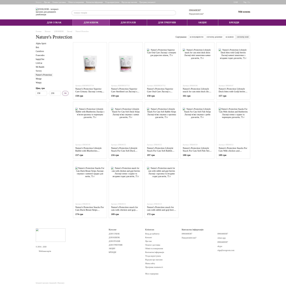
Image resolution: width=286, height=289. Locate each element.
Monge (39, 79)
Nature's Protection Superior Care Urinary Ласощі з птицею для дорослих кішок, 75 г (90, 91)
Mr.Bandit (40, 67)
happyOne (40, 59)
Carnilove (40, 51)
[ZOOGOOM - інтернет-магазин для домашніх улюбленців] (51, 235)
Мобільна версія (44, 251)
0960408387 (195, 10)
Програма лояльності (147, 2)
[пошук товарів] (173, 12)
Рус (249, 2)
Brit (37, 47)
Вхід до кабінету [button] (152, 234)
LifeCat (39, 63)
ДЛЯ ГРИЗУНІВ (167, 22)
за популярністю (196, 37)
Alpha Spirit (41, 43)
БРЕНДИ (234, 22)
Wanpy (39, 83)
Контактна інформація (94, 2)
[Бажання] (226, 12)
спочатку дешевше (214, 37)
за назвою (230, 37)
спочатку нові (243, 37)
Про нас (47, 2)
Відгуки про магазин (129, 2)
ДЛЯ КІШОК (91, 22)
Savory (39, 71)
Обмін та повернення (76, 2)
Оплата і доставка (59, 2)
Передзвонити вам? (196, 14)
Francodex (40, 55)
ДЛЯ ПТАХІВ (128, 22)
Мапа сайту (150, 263)
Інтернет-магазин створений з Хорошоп (50, 283)
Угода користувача (112, 2)
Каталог (39, 2)
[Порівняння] (219, 12)
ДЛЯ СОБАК (54, 22)
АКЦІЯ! (202, 22)
